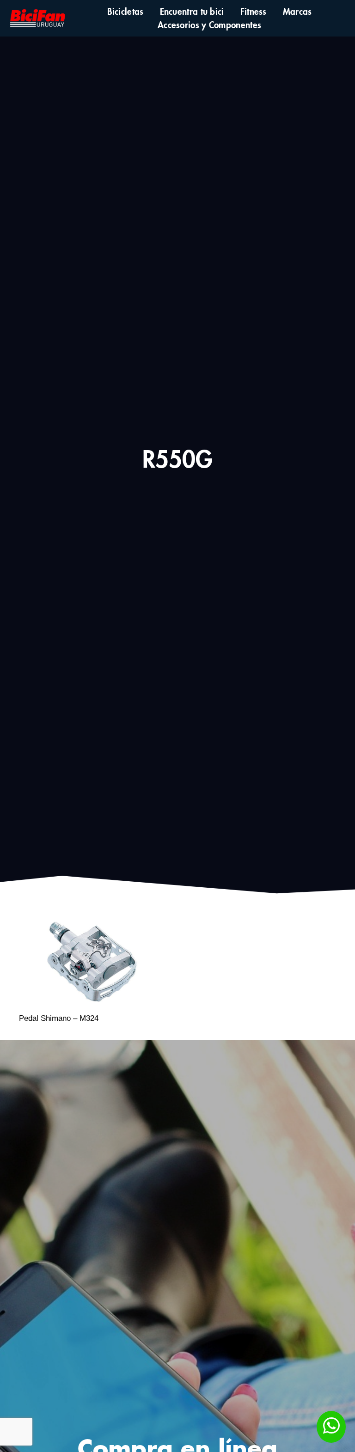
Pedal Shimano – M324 (58, 1018)
